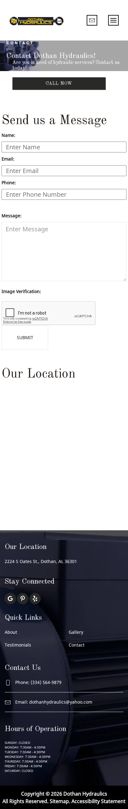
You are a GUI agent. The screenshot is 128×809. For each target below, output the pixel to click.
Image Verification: (21, 291)
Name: (8, 135)
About (11, 632)
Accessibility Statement (98, 801)
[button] (113, 20)
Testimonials (18, 645)
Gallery (76, 632)
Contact (77, 645)
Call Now (59, 83)
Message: (11, 216)
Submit (25, 337)
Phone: (9, 182)
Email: (8, 159)
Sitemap (59, 801)
